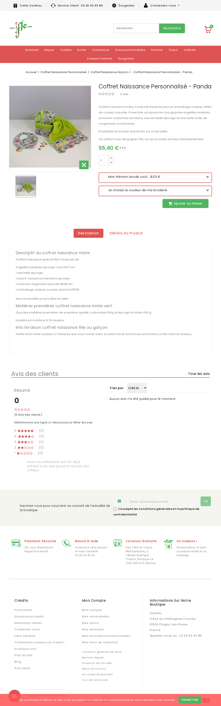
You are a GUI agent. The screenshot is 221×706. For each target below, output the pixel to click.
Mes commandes (95, 616)
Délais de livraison (94, 668)
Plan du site (23, 655)
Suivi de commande (95, 680)
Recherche (172, 28)
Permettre (190, 700)
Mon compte (92, 610)
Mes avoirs (90, 623)
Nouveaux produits (29, 616)
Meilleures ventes (28, 623)
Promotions (23, 610)
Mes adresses (93, 629)
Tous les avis (199, 373)
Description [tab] (88, 233)
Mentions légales (93, 657)
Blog (17, 662)
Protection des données (97, 663)
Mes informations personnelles (106, 636)
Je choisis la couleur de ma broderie (134, 190)
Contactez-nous (27, 629)
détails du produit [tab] (126, 233)
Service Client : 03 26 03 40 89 (80, 5)
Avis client (22, 668)
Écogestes (126, 5)
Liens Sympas (25, 636)
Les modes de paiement (97, 674)
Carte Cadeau (31, 5)
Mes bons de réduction (100, 642)
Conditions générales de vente (102, 652)
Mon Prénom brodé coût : (131, 177)
